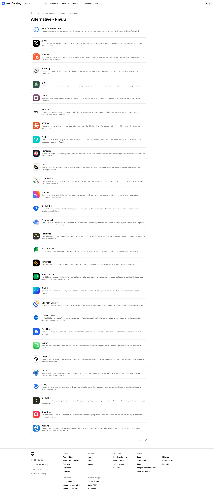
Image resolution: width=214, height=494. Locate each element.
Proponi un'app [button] (118, 464)
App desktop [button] (68, 457)
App (39, 13)
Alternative (74, 13)
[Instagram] (42, 460)
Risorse (88, 3)
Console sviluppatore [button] (120, 457)
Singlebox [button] (66, 471)
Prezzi (97, 3)
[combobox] (41, 464)
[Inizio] (11, 3)
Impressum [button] (92, 489)
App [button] (89, 457)
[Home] (32, 13)
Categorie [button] (91, 464)
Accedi (208, 3)
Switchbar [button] (67, 468)
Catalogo (64, 3)
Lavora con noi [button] (167, 460)
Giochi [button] (90, 460)
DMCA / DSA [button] (92, 485)
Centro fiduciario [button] (69, 481)
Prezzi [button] (139, 457)
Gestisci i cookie (36, 469)
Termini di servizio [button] (94, 481)
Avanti (142, 440)
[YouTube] (39, 460)
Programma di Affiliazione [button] (146, 468)
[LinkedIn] (35, 460)
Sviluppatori (76, 3)
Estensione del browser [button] (71, 460)
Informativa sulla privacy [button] (72, 485)
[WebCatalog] (32, 454)
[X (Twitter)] (32, 460)
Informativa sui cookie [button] (71, 489)
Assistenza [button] (141, 460)
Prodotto (53, 3)
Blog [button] (139, 464)
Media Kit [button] (165, 464)
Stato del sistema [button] (143, 471)
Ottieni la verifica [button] (119, 460)
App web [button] (66, 464)
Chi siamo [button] (166, 457)
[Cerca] (45, 3)
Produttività (50, 13)
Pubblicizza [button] (117, 468)
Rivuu (62, 13)
